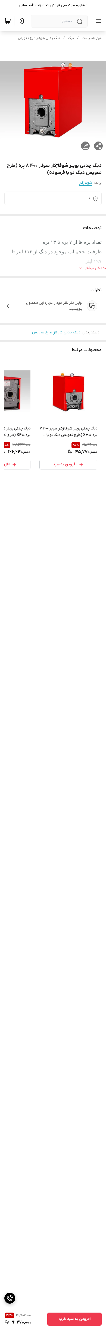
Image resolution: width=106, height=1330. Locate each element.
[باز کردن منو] (97, 21)
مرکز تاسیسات (92, 38)
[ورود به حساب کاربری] (22, 21)
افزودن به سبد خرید (74, 1319)
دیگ (71, 38)
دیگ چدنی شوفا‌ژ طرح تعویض (39, 38)
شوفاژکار (85, 182)
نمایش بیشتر (95, 268)
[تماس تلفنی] (9, 1298)
